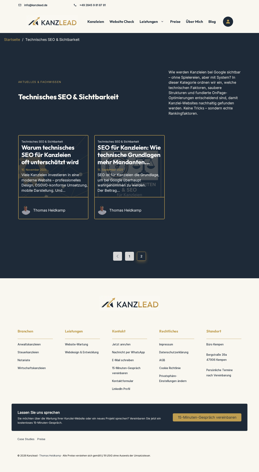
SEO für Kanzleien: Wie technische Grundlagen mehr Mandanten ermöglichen (129, 158)
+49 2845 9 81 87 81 (93, 5)
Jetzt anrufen (121, 344)
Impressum (166, 344)
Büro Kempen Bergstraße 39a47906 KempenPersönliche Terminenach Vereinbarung (219, 360)
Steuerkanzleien (28, 352)
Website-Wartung (76, 344)
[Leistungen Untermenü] (162, 21)
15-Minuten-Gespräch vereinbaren (126, 370)
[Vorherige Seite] (117, 256)
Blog (212, 21)
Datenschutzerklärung (173, 352)
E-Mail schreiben (123, 360)
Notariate (24, 360)
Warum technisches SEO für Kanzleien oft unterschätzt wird (50, 155)
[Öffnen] (228, 22)
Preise (175, 21)
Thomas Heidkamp (50, 455)
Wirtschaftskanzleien (32, 368)
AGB (162, 360)
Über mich (194, 21)
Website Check (121, 21)
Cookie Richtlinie (170, 368)
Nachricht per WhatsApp (128, 352)
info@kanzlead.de (35, 5)
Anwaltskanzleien (29, 344)
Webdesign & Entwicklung (82, 352)
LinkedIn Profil (121, 389)
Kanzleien (95, 21)
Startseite (12, 39)
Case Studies (25, 439)
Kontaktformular (122, 381)
